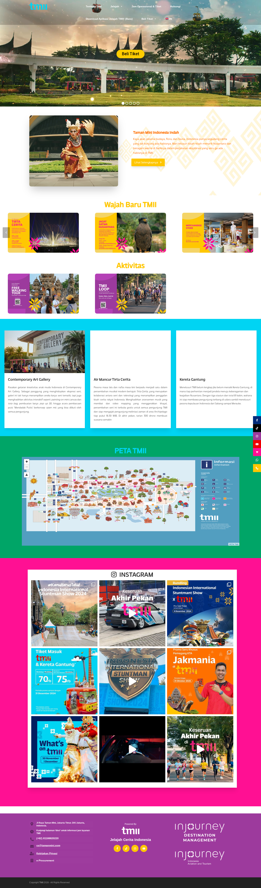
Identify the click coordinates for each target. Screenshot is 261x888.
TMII (41, 882)
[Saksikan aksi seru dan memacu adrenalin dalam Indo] (200, 613)
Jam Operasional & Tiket (146, 6)
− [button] (27, 467)
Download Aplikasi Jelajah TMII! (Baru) (109, 18)
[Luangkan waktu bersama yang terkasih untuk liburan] (64, 749)
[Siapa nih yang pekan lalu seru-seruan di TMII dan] (132, 613)
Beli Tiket (147, 18)
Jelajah (114, 6)
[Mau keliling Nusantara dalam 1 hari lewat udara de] (64, 681)
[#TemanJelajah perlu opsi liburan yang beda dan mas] (64, 613)
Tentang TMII (94, 6)
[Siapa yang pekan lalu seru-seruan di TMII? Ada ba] (200, 749)
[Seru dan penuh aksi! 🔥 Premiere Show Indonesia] (132, 681)
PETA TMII (233, 544)
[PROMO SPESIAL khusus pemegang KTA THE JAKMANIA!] (200, 681)
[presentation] (6, 232)
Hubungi (175, 6)
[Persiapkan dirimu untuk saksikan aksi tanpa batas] (132, 749)
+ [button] (27, 461)
